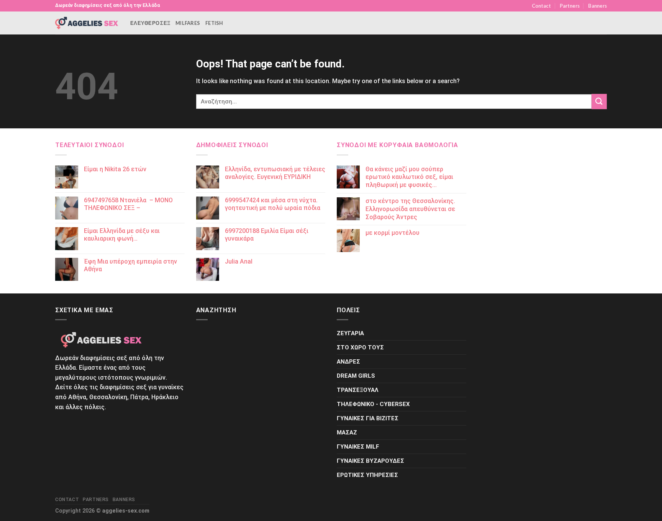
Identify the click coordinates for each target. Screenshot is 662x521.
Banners (597, 6)
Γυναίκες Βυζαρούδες (370, 460)
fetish (214, 23)
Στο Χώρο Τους (360, 347)
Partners (570, 6)
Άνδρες (348, 361)
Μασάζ (347, 432)
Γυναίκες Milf (358, 446)
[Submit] (599, 101)
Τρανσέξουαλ (358, 390)
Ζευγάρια (350, 333)
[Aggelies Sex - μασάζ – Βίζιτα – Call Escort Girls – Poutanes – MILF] (87, 23)
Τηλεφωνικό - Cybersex (373, 404)
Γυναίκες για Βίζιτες (367, 418)
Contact (541, 6)
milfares (187, 23)
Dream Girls (356, 375)
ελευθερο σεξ (150, 23)
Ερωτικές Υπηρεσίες (367, 475)
